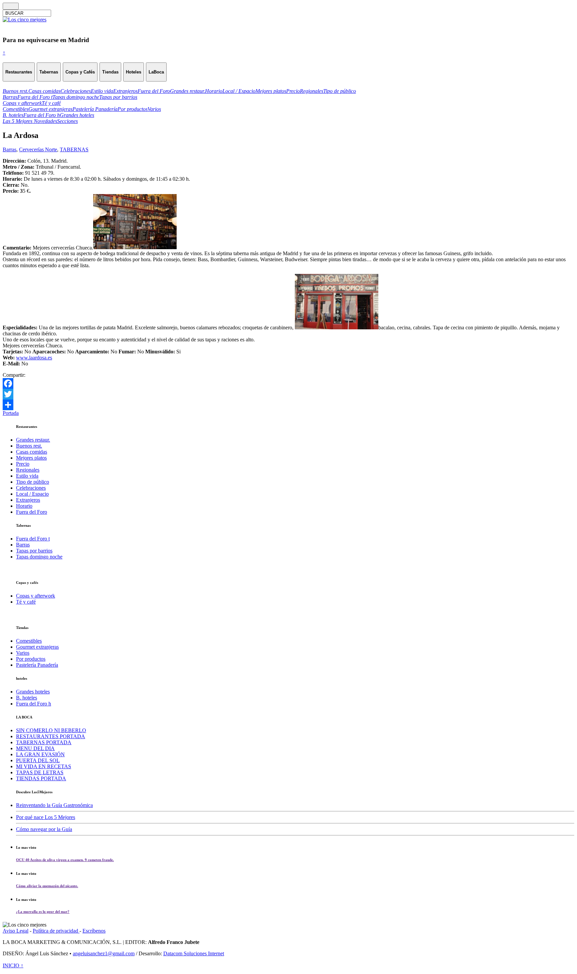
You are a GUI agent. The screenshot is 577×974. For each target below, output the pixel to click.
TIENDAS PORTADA (41, 778)
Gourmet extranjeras (37, 647)
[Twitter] (288, 394)
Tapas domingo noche (39, 556)
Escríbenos (94, 931)
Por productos (30, 659)
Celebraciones (31, 488)
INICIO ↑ (13, 965)
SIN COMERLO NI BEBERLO (51, 730)
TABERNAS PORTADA (43, 742)
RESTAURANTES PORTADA (50, 736)
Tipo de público (32, 482)
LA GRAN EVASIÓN (40, 754)
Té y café (26, 602)
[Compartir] (288, 404)
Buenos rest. (29, 446)
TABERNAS (74, 149)
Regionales (27, 470)
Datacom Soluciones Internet (193, 953)
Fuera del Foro (31, 512)
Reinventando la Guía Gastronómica (54, 805)
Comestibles (29, 641)
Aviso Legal (15, 931)
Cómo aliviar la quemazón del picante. (47, 886)
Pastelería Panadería (37, 665)
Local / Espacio (32, 494)
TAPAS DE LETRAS (39, 772)
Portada (11, 413)
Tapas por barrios (34, 550)
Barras (9, 149)
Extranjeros (28, 500)
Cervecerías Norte (38, 149)
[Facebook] (288, 383)
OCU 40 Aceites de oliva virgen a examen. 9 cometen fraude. (65, 860)
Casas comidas (31, 452)
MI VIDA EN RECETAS (43, 766)
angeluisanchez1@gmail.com (104, 953)
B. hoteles (26, 697)
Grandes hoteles (33, 691)
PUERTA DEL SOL (38, 760)
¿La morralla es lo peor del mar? (42, 912)
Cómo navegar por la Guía (44, 829)
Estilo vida (27, 476)
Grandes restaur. (33, 440)
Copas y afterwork (35, 596)
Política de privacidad (56, 931)
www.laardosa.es (34, 357)
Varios (22, 653)
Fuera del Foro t (33, 538)
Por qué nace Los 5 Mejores (45, 817)
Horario (24, 506)
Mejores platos (31, 458)
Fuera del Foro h (33, 703)
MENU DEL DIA (35, 748)
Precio (22, 464)
